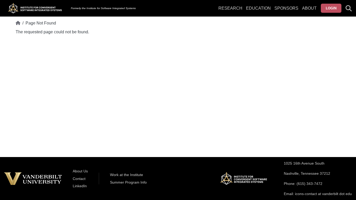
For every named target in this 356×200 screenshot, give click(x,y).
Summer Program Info (128, 182)
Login (331, 8)
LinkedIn (80, 186)
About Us (80, 171)
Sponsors (286, 8)
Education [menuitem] (258, 8)
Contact (79, 179)
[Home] (18, 23)
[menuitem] (286, 11)
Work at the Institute (126, 175)
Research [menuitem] (230, 8)
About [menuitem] (309, 8)
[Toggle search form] (349, 8)
